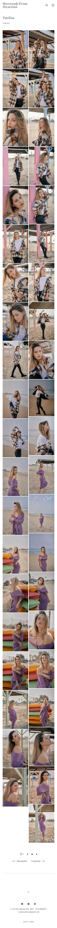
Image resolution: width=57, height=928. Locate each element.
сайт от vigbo (28, 921)
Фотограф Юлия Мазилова (15, 5)
